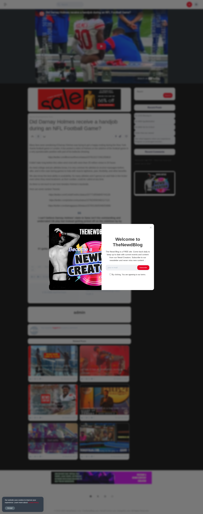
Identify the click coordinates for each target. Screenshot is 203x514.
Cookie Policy (33, 503)
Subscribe (143, 268)
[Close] (151, 227)
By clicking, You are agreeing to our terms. (129, 275)
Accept (9, 508)
